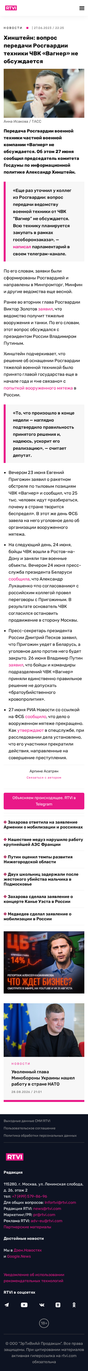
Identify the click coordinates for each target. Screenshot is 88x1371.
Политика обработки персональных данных (40, 1136)
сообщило (35, 716)
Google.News (19, 1256)
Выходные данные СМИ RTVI (27, 1121)
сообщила (19, 579)
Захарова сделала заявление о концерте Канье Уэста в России (38, 899)
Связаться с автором (44, 777)
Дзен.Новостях (28, 1250)
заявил (45, 309)
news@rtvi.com (47, 1208)
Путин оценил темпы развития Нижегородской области (38, 859)
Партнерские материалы (27, 1227)
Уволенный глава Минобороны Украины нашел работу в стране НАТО (43, 1078)
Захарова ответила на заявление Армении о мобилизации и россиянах (43, 824)
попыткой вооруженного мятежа (38, 388)
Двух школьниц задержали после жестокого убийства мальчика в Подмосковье (41, 879)
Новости (13, 28)
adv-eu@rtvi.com (46, 1220)
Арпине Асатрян (44, 771)
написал (22, 246)
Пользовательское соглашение (29, 1128)
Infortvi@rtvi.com (60, 1202)
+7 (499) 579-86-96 (29, 1196)
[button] (82, 8)
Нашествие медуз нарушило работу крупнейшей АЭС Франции (43, 842)
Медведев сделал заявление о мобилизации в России (37, 916)
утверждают (30, 730)
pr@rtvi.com (44, 1214)
